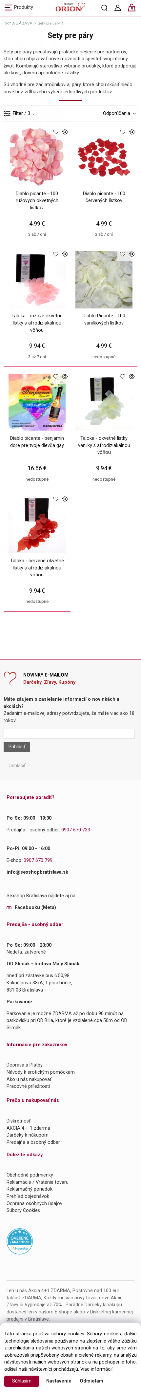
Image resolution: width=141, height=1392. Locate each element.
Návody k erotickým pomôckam (41, 1072)
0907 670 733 (75, 830)
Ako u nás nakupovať (29, 1079)
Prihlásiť (17, 747)
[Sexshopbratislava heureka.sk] (20, 1241)
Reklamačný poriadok (29, 1189)
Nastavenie (58, 1381)
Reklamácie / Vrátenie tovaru (38, 1182)
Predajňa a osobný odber (33, 1142)
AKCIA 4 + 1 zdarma (28, 1128)
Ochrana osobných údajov (34, 1203)
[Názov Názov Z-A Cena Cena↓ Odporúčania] (117, 113)
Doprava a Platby (25, 1065)
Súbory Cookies (23, 1210)
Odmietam (91, 1381)
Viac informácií (96, 1369)
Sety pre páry (49, 23)
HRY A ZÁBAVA (18, 23)
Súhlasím (21, 1381)
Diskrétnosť (18, 1121)
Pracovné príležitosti (28, 1086)
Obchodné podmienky (30, 1175)
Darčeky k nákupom (28, 1135)
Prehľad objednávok (28, 1196)
